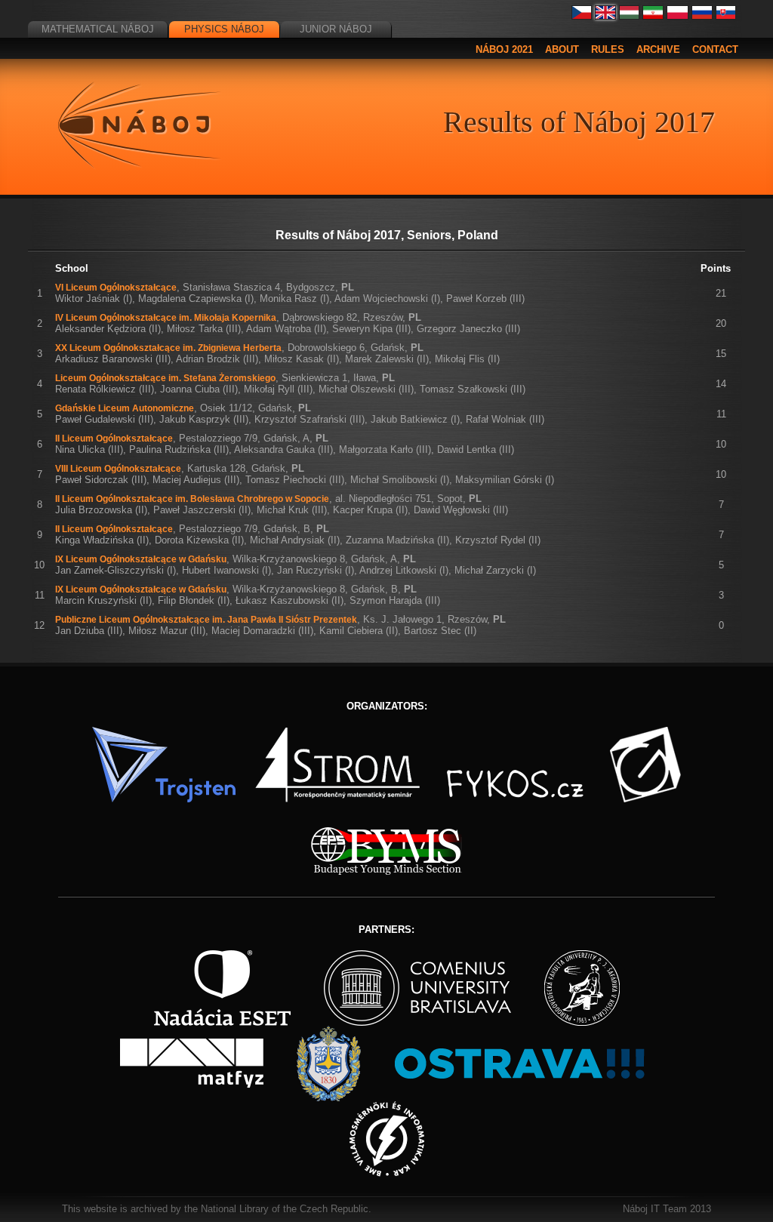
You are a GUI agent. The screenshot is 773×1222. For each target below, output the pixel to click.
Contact (715, 49)
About (562, 49)
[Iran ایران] (653, 16)
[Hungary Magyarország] (629, 16)
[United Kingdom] (605, 16)
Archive (658, 49)
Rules (607, 49)
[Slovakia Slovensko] (726, 16)
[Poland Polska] (677, 16)
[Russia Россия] (702, 16)
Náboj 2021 (504, 49)
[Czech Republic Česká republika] (582, 16)
